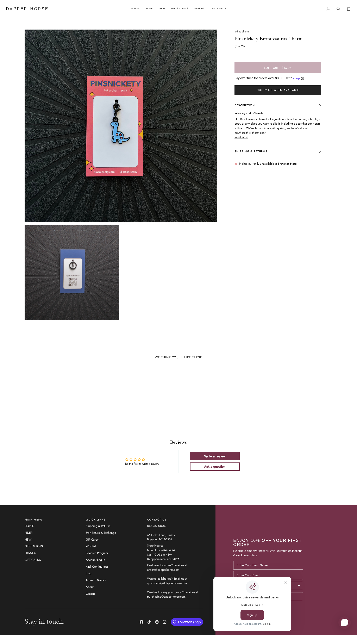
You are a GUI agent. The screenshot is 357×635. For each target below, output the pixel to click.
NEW (28, 539)
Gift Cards (92, 539)
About (89, 587)
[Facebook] (141, 622)
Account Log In (95, 560)
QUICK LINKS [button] (95, 520)
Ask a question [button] (215, 466)
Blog (88, 573)
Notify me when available (278, 90)
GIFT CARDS (33, 560)
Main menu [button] (34, 520)
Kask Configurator (97, 566)
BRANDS (30, 553)
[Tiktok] (149, 622)
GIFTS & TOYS (34, 546)
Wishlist (91, 546)
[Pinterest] (157, 622)
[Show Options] (299, 585)
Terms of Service (96, 580)
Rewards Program (97, 553)
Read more (241, 137)
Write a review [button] (214, 456)
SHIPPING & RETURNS (250, 151)
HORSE (29, 526)
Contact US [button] (157, 520)
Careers (90, 593)
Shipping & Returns (98, 526)
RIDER (28, 532)
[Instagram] (165, 622)
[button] (135, 8)
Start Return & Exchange (101, 532)
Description (244, 105)
